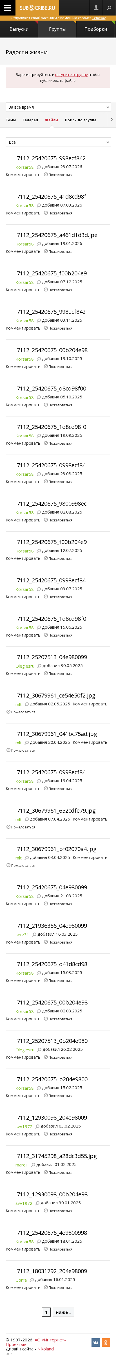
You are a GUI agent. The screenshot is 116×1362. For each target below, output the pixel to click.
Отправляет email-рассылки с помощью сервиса (58, 18)
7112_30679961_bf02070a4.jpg (57, 849)
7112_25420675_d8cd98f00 (51, 388)
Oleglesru (24, 666)
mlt (18, 704)
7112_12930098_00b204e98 (52, 1194)
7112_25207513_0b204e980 (52, 1041)
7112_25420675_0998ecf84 (51, 465)
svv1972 (23, 1126)
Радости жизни (27, 52)
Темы (11, 120)
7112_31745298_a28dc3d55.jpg (57, 1156)
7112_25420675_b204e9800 (52, 1079)
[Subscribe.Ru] (37, 8)
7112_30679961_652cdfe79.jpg (56, 810)
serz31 (22, 934)
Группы (57, 29)
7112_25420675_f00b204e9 (52, 273)
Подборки (95, 29)
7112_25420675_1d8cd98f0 (51, 427)
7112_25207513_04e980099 (52, 657)
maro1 (21, 1165)
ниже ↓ (63, 1312)
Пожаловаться (61, 174)
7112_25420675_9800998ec (51, 503)
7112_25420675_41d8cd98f (51, 196)
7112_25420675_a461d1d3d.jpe (57, 235)
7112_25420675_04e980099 (52, 887)
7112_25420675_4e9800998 (52, 1232)
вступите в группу (71, 74)
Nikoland (45, 1349)
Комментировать (23, 174)
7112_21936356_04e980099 (52, 925)
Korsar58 (24, 167)
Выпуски (19, 29)
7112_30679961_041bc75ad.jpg (57, 734)
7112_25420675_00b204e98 (52, 350)
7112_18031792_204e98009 (52, 1271)
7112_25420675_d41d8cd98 (52, 964)
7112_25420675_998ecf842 (51, 158)
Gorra (21, 1280)
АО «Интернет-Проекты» (36, 1342)
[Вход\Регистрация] (96, 8)
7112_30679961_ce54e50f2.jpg (56, 695)
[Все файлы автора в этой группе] (38, 166)
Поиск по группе (81, 120)
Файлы (51, 120)
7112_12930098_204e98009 (52, 1117)
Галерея (30, 120)
